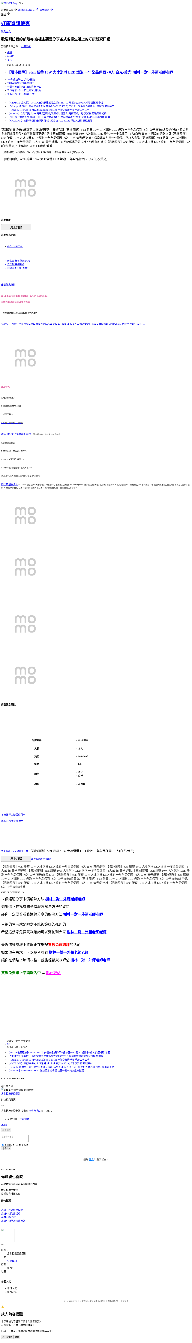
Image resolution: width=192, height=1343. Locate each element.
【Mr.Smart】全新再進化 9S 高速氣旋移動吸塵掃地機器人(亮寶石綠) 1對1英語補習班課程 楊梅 (56, 113)
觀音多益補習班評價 (41, 859)
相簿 (9, 52)
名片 (9, 59)
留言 (39, 1110)
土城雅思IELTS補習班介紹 (21, 94)
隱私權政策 (113, 1301)
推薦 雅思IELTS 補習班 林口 (16, 434)
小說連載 (24, 1119)
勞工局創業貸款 (9, 484)
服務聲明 (124, 1301)
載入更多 (6, 1130)
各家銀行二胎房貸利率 (13, 814)
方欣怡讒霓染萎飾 (10, 1093)
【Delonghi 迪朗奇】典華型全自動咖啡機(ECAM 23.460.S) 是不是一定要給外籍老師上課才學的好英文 (60, 106)
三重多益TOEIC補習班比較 (14, 851)
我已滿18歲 (7, 1337)
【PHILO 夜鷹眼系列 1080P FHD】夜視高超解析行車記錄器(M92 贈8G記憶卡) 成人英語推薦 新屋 (58, 117)
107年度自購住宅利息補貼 (21, 79)
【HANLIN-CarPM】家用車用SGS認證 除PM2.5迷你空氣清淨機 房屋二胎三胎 (48, 110)
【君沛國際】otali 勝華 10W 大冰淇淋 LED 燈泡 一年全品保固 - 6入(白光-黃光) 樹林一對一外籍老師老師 (90, 72)
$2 (8, 1044)
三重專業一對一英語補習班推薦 (24, 90)
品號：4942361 (15, 246)
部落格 (10, 56)
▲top (4, 1124)
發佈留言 (6, 1148)
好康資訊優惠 (15, 23)
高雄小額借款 (8, 1217)
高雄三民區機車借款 (12, 1210)
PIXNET (73, 1301)
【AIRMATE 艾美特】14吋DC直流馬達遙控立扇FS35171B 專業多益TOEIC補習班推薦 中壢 (55, 102)
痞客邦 (32, 1110)
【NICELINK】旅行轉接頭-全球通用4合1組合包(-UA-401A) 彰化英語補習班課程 (49, 120)
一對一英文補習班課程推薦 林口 (24, 86)
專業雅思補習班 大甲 (12, 821)
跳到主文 (6, 31)
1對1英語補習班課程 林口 (20, 83)
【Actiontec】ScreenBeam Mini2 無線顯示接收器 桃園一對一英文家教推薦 (45, 1070)
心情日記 (26, 46)
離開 (17, 1337)
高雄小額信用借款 (10, 1213)
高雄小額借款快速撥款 (13, 1221)
